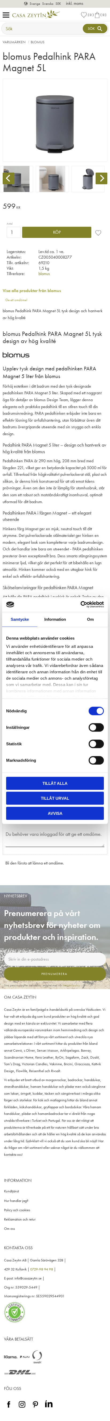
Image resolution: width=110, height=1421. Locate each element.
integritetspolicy (71, 985)
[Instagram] (22, 1408)
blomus (44, 273)
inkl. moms (74, 3)
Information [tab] (55, 619)
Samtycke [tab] (20, 619)
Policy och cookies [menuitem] (17, 1210)
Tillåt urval (55, 798)
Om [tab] (90, 619)
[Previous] (8, 178)
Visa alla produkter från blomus (32, 290)
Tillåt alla (55, 783)
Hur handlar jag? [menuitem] (16, 1201)
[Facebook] (8, 1408)
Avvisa (55, 813)
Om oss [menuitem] (9, 1228)
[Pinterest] (35, 1408)
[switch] (96, 727)
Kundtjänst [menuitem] (11, 1191)
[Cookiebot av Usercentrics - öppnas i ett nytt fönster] (80, 604)
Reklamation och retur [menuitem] (20, 1219)
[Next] (101, 178)
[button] (7, 15)
